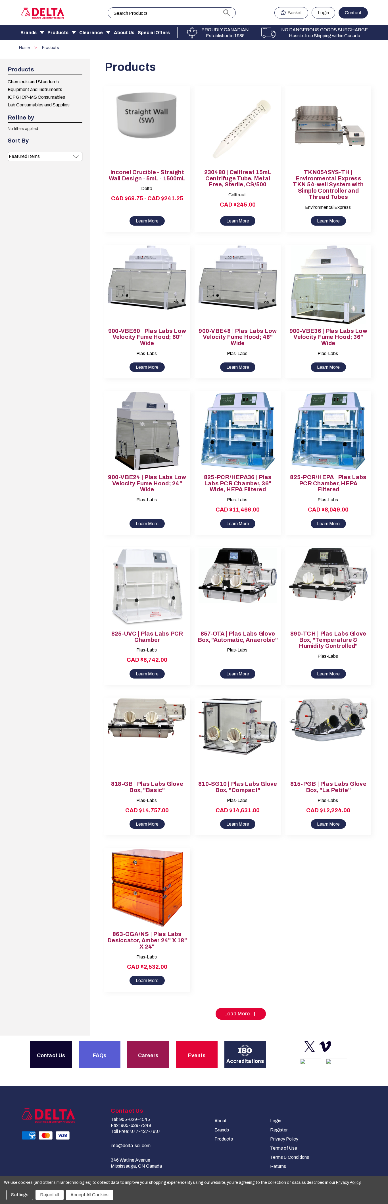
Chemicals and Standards (33, 81)
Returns (278, 1166)
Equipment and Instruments (35, 89)
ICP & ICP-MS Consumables (36, 97)
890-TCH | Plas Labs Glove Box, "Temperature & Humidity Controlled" (328, 640)
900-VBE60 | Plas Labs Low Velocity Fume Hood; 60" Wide (147, 337)
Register (279, 1129)
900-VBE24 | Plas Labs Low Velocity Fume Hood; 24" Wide (147, 483)
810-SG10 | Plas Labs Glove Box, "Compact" (237, 787)
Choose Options (147, 131)
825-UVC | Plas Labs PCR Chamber (147, 637)
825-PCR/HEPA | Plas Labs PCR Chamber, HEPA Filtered (328, 483)
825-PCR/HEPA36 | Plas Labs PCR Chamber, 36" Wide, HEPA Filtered (238, 483)
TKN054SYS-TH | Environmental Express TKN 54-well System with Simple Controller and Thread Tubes (328, 184)
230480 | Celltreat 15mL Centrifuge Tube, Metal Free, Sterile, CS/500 (238, 178)
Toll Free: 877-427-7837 (136, 1131)
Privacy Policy (284, 1139)
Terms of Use (283, 1148)
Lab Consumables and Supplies (39, 104)
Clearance (91, 32)
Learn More (147, 220)
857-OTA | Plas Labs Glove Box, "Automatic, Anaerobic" (238, 637)
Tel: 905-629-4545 (130, 1119)
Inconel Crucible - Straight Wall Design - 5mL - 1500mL (147, 175)
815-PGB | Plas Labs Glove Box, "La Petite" (328, 787)
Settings (19, 1194)
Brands (28, 32)
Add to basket (238, 131)
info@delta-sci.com (131, 1145)
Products (57, 32)
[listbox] (45, 156)
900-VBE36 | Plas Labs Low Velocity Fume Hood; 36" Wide (328, 337)
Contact (353, 12)
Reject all (49, 1194)
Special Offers (154, 32)
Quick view (142, 121)
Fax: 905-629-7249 (131, 1125)
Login (323, 12)
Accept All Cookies (89, 1194)
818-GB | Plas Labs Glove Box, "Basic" (147, 787)
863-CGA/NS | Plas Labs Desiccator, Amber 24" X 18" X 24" (147, 940)
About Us (124, 32)
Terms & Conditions (289, 1157)
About (220, 1120)
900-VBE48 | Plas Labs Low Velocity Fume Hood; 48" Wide (238, 337)
